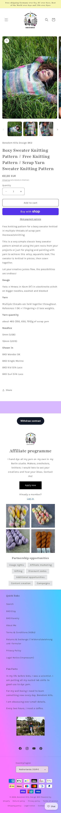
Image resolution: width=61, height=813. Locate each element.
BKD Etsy (11, 611)
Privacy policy (34, 801)
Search (10, 604)
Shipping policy (14, 806)
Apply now (30, 485)
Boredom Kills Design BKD (29, 797)
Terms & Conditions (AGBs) (21, 632)
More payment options (30, 219)
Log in (30, 498)
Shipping (6, 180)
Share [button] (9, 390)
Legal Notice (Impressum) (20, 657)
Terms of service (50, 801)
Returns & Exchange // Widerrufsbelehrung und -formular (29, 641)
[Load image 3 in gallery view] (46, 129)
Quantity (6, 185)
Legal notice (29, 806)
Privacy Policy (13, 650)
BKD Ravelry (12, 618)
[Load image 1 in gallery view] (15, 129)
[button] (6, 19)
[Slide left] (3, 129)
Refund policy (19, 801)
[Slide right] (57, 129)
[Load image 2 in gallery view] (30, 129)
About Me (11, 625)
